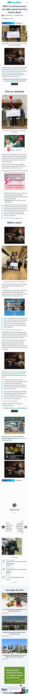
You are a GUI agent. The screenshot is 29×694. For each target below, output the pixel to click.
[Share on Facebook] (4, 23)
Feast (18, 71)
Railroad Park (8, 571)
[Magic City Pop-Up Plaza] (14, 307)
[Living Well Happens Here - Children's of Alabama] (14, 143)
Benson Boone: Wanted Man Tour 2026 (16, 577)
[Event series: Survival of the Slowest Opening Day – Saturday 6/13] (14, 560)
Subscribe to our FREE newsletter (18, 408)
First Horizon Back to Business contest (14, 73)
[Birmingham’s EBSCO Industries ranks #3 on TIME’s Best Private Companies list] (14, 646)
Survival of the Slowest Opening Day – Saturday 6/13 (17, 561)
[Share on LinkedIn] (8, 23)
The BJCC (8, 579)
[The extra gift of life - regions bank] (14, 675)
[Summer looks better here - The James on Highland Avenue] (14, 425)
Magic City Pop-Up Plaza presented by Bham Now (16, 569)
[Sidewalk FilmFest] (14, 451)
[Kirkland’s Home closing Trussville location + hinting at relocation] (14, 623)
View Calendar (14, 582)
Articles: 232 (14, 512)
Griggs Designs (10, 71)
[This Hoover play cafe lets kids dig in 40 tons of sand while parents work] (14, 600)
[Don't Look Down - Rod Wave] (14, 56)
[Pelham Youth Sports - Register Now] (12, 546)
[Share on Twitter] (12, 23)
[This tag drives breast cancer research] (14, 181)
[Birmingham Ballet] (14, 690)
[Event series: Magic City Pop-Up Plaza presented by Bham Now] (13, 568)
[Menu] (26, 2)
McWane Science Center (10, 563)
